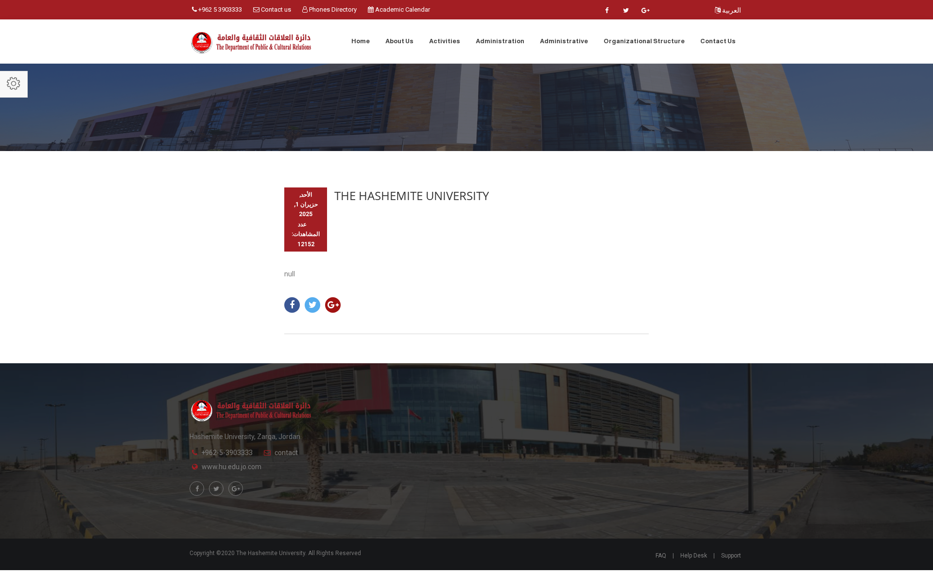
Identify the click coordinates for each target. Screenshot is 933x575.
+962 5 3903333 (219, 9)
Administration (500, 41)
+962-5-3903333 (227, 453)
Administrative (564, 41)
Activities (444, 41)
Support (731, 555)
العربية (731, 10)
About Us (399, 41)
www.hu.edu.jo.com (231, 467)
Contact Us (718, 41)
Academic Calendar (402, 9)
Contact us (275, 9)
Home (360, 41)
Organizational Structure (644, 41)
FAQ (661, 555)
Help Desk (693, 555)
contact (286, 453)
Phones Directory (332, 9)
